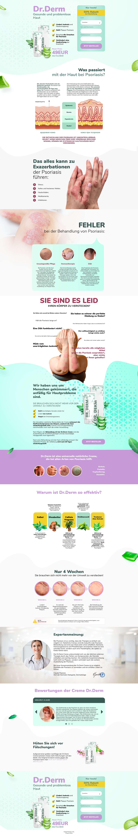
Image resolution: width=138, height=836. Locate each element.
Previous (36, 712)
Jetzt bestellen (91, 46)
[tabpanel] (69, 712)
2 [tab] (69, 724)
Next (101, 712)
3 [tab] (72, 724)
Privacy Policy (69, 833)
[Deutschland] (91, 22)
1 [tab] (66, 724)
